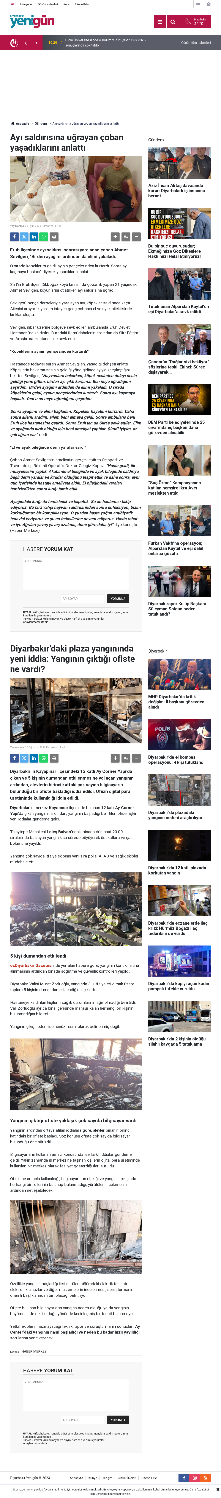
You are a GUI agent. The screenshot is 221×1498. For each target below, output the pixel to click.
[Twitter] (24, 236)
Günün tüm (196, 43)
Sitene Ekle (81, 4)
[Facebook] (14, 236)
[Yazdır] (54, 236)
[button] (115, 236)
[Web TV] (198, 4)
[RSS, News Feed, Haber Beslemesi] (205, 1478)
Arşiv (66, 4)
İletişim (107, 1478)
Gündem (41, 123)
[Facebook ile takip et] (183, 1478)
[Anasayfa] (12, 4)
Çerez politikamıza (107, 1493)
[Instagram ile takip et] (194, 1478)
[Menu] (160, 22)
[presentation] (25, 42)
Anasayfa (22, 123)
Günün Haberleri (48, 4)
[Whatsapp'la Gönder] (43, 236)
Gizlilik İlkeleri (127, 1478)
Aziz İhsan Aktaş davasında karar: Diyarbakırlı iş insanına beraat (112, 43)
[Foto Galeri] (208, 4)
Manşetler (26, 4)
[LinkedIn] (34, 236)
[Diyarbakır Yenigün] (32, 21)
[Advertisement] (110, 83)
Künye (92, 1478)
